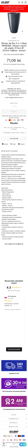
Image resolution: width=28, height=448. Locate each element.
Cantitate (14, 103)
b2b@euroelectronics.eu (16, 97)
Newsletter (13, 426)
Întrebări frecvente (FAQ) (14, 132)
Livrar (13, 414)
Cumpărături (14, 418)
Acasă (14, 37)
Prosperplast (14, 40)
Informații (13, 422)
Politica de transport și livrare (14, 128)
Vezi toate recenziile (14, 349)
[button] (23, 444)
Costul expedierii (13, 64)
